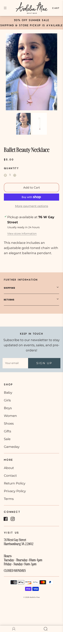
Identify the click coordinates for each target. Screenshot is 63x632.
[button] (11, 72)
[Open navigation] (7, 8)
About (9, 468)
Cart (56, 8)
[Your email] (15, 363)
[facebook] (5, 518)
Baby (8, 392)
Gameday (12, 447)
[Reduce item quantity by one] (5, 175)
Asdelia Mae (35, 597)
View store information (22, 233)
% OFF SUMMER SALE (33, 20)
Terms (9, 499)
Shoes (9, 423)
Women (10, 416)
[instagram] (12, 518)
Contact (10, 476)
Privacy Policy (15, 491)
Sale (7, 439)
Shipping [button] (9, 287)
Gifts (7, 431)
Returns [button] (9, 299)
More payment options (31, 206)
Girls (7, 400)
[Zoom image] (31, 72)
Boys (8, 408)
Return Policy (14, 483)
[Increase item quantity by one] (14, 175)
